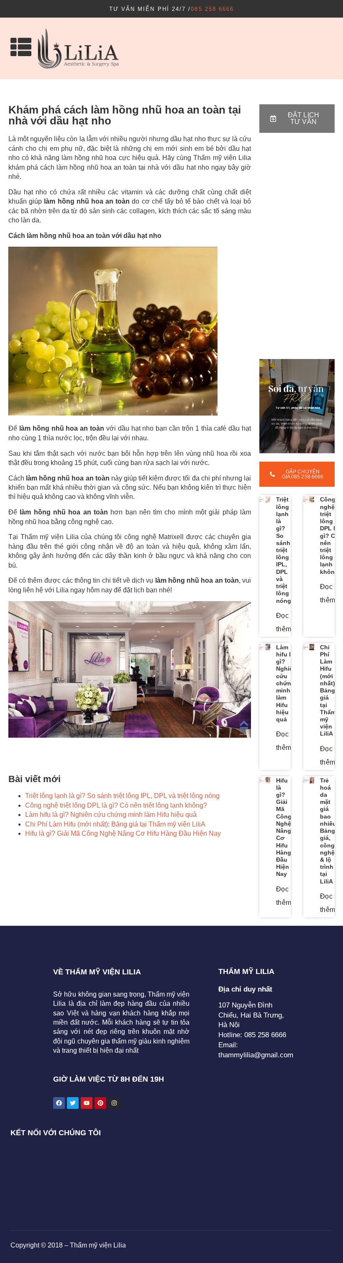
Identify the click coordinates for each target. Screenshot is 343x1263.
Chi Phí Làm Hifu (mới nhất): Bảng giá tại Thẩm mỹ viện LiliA (115, 824)
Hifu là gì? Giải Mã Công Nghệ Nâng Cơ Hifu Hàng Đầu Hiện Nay (123, 833)
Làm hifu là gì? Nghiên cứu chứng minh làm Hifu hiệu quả (111, 814)
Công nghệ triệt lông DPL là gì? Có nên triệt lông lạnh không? (116, 805)
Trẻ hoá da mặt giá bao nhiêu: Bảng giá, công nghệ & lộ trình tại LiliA (329, 831)
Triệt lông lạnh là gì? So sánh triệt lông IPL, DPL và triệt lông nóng (122, 795)
